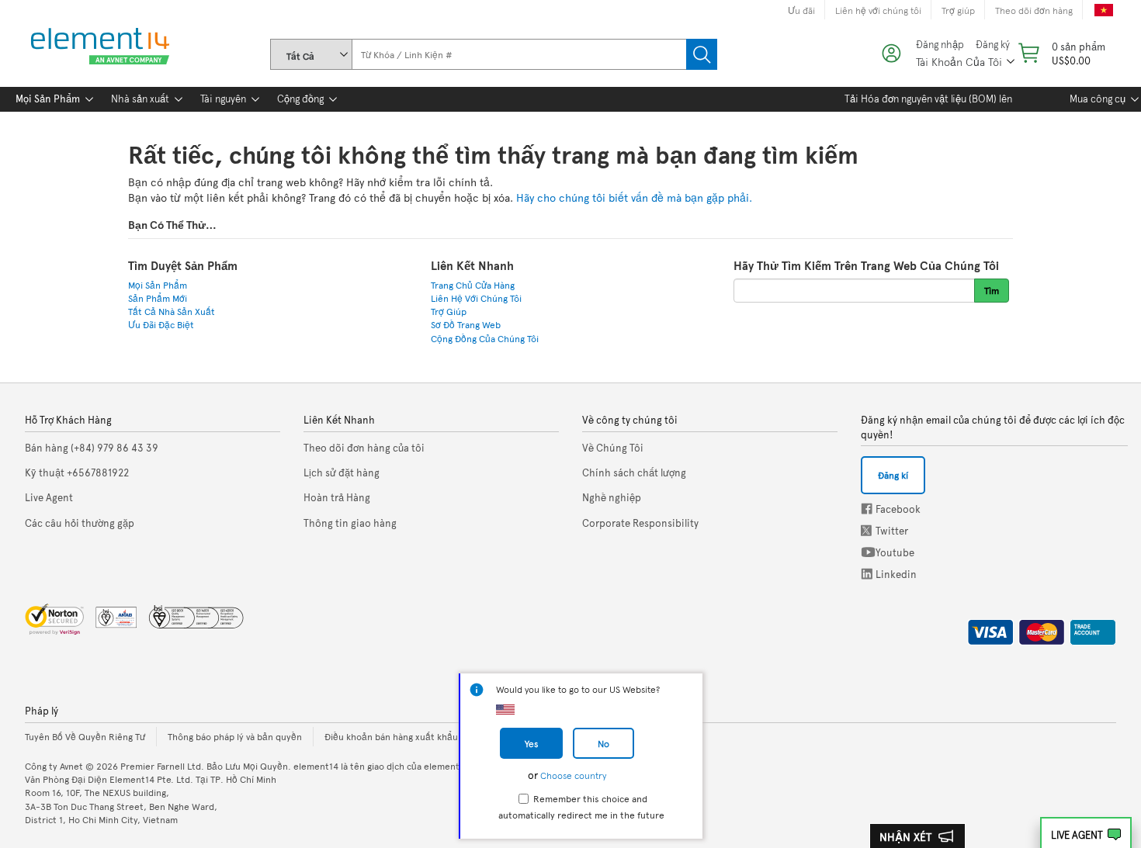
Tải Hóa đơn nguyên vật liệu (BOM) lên (928, 99)
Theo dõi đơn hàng (1034, 10)
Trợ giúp (958, 10)
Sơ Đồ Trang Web (466, 324)
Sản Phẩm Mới (157, 298)
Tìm (701, 54)
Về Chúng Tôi (612, 447)
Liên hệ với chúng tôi (878, 10)
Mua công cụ (1097, 99)
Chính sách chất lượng (634, 472)
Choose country (573, 775)
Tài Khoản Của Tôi (959, 61)
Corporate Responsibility (640, 522)
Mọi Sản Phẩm (48, 99)
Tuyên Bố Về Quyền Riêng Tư (85, 736)
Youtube (868, 552)
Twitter (868, 530)
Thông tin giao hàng (350, 522)
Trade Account (1087, 629)
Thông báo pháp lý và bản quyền (235, 736)
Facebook (866, 508)
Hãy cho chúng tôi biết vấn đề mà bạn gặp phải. (634, 197)
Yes (531, 743)
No (603, 743)
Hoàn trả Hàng (336, 497)
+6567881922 (77, 472)
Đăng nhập (940, 44)
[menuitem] (47, 99)
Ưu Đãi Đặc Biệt (161, 324)
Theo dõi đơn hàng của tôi (364, 447)
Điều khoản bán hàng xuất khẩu (391, 736)
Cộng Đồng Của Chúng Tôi (485, 338)
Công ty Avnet (54, 766)
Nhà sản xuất (140, 99)
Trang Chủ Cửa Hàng (473, 285)
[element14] (97, 47)
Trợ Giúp (448, 311)
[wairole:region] (1060, 53)
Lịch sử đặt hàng (341, 472)
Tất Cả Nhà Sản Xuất (171, 311)
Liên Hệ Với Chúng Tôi (476, 298)
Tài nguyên (223, 99)
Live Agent (1077, 835)
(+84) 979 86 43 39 (91, 447)
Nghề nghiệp (611, 497)
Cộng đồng (300, 99)
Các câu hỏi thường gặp (79, 522)
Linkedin (867, 573)
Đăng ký (993, 44)
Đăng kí (893, 475)
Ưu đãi (801, 10)
